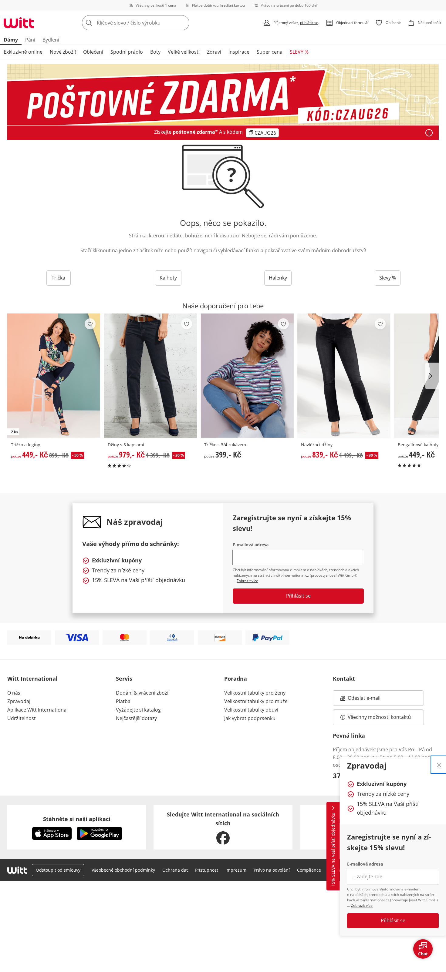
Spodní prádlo (126, 52)
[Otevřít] (429, 133)
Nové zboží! (63, 52)
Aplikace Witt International (37, 709)
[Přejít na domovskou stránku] (19, 23)
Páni (30, 39)
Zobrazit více (362, 905)
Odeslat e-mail (371, 700)
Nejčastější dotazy (136, 718)
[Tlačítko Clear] (183, 22)
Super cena (269, 52)
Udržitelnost (21, 718)
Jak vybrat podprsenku (249, 718)
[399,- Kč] (247, 375)
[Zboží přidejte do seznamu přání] (90, 323)
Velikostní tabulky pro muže (256, 701)
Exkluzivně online (23, 52)
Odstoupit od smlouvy (58, 870)
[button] (432, 376)
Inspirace (238, 52)
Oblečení (93, 52)
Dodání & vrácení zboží (142, 692)
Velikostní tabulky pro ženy (255, 692)
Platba (123, 701)
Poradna (235, 678)
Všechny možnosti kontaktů (379, 717)
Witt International (32, 678)
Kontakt (344, 678)
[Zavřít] (439, 764)
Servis (124, 678)
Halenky (278, 277)
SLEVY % (299, 52)
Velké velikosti (184, 52)
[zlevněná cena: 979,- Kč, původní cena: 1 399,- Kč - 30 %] (150, 375)
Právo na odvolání (272, 870)
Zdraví (214, 52)
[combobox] (149, 22)
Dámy (11, 39)
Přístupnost (206, 870)
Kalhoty (168, 277)
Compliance (309, 870)
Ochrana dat (175, 870)
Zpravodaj (18, 701)
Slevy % (387, 277)
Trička (58, 277)
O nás (13, 692)
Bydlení (50, 39)
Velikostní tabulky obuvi (251, 709)
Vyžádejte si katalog (138, 709)
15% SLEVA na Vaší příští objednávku (333, 850)
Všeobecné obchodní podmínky (123, 870)
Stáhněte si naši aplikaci (76, 819)
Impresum (235, 870)
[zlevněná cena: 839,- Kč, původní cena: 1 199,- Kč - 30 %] (343, 375)
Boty (155, 52)
